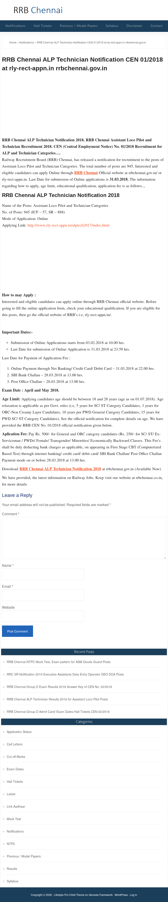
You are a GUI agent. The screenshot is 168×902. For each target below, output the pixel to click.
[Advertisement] (84, 106)
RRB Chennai (38, 10)
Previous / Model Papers (24, 856)
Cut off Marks (16, 756)
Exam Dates (15, 769)
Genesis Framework (101, 895)
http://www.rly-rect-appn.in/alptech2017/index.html (68, 225)
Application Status (19, 731)
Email (7, 586)
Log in (133, 895)
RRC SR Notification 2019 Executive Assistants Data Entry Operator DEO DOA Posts (65, 674)
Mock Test (14, 819)
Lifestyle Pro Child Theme (69, 895)
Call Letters (15, 744)
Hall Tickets (15, 781)
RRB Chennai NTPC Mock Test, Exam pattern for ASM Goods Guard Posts (58, 662)
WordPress (121, 895)
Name (8, 565)
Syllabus (12, 881)
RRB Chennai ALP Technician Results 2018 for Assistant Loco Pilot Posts (57, 699)
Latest (11, 794)
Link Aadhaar (16, 806)
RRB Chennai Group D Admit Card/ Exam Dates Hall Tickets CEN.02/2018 (58, 711)
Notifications (26, 42)
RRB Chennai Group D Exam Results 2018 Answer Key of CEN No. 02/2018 (59, 686)
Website (8, 607)
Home (12, 42)
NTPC (11, 844)
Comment (10, 513)
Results (12, 868)
